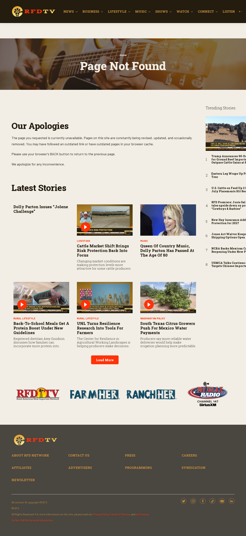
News (68, 11)
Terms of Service (120, 514)
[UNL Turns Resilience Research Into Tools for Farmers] (105, 297)
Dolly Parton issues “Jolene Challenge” (40, 209)
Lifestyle (117, 11)
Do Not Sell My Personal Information (32, 520)
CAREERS (189, 455)
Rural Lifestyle (24, 318)
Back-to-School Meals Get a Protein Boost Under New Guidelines (41, 328)
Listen (229, 11)
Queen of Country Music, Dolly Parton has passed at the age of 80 (167, 250)
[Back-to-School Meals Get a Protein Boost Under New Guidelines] (41, 297)
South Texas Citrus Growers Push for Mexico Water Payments (167, 328)
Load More (105, 360)
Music (141, 11)
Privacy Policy (101, 514)
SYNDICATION (193, 467)
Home (123, 55)
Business (90, 11)
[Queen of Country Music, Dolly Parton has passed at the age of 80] (168, 220)
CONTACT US (78, 455)
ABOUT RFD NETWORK (30, 455)
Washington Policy (152, 318)
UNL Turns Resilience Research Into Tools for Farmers (100, 328)
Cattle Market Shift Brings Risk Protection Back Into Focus (103, 250)
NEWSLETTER (23, 480)
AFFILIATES (21, 467)
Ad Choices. (143, 514)
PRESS (130, 455)
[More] (77, 11)
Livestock (83, 240)
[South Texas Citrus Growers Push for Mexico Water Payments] (168, 297)
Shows (161, 11)
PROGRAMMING (138, 467)
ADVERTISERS (80, 467)
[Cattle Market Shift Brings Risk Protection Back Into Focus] (105, 220)
